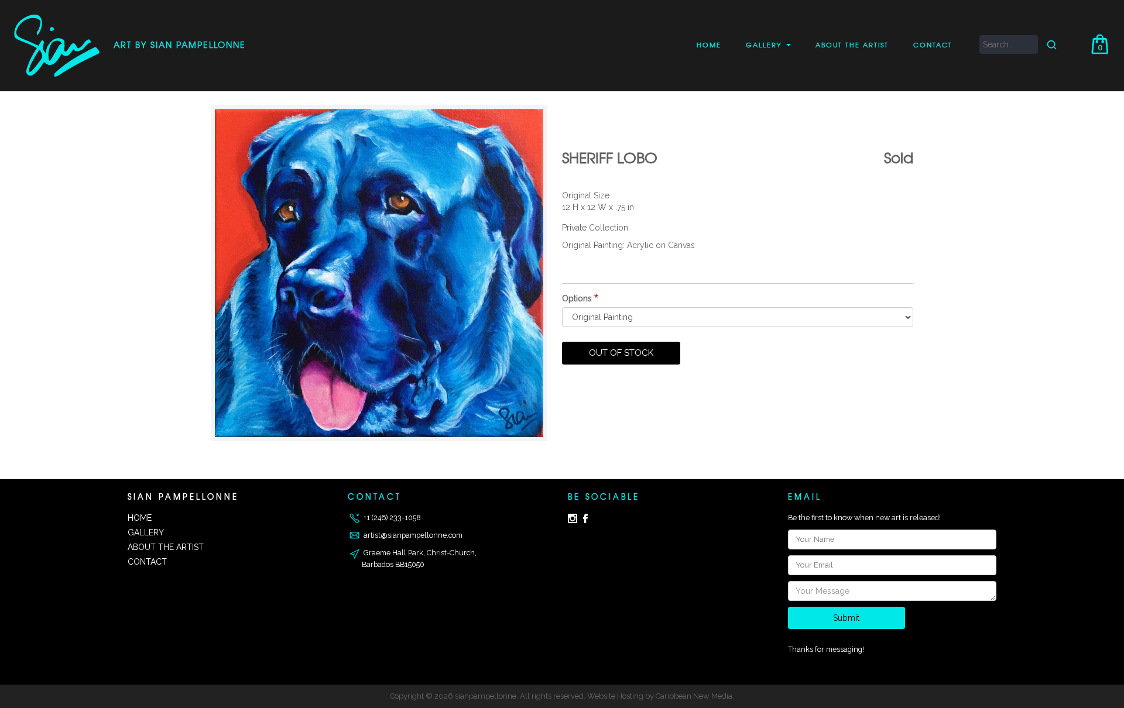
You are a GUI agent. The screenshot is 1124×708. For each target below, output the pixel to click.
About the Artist (852, 44)
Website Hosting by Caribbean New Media (659, 696)
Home (709, 44)
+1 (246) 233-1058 (391, 517)
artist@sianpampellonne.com (412, 535)
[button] (379, 273)
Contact (932, 44)
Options (577, 298)
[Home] (60, 46)
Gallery (765, 44)
